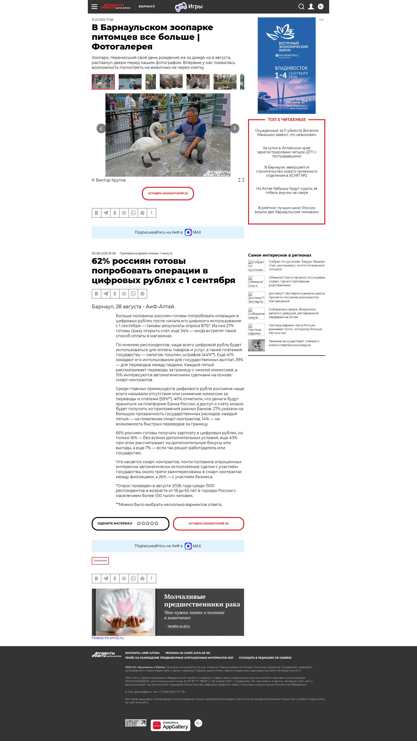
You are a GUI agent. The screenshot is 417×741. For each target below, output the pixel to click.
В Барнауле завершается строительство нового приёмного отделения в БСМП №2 (286, 171)
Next (234, 128)
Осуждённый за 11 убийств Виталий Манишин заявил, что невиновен (287, 133)
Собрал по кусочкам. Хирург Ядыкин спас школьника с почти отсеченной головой (297, 265)
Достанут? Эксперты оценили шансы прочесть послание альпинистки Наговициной (297, 297)
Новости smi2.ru (108, 638)
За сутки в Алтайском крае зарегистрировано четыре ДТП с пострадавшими (286, 152)
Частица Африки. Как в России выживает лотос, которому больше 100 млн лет (295, 329)
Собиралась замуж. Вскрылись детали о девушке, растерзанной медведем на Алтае (294, 313)
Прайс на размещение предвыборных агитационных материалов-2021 (179, 657)
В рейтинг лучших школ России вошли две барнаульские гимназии (287, 210)
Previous (101, 128)
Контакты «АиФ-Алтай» (142, 653)
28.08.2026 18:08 (104, 253)
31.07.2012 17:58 (102, 19)
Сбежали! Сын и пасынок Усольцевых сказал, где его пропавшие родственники (297, 281)
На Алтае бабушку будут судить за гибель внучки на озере (286, 191)
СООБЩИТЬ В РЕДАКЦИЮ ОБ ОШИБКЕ (265, 657)
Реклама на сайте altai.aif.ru (188, 653)
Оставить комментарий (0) (168, 193)
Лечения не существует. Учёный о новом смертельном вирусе (294, 343)
